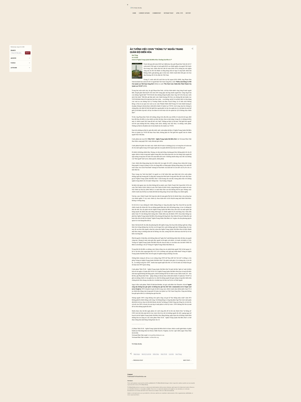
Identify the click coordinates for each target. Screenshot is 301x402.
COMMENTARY (156, 13)
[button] (192, 49)
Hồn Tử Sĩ (164, 354)
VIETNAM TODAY (168, 13)
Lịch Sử (171, 354)
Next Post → (187, 360)
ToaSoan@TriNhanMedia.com (136, 376)
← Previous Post (137, 360)
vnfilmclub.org (154, 337)
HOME (134, 13)
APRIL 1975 (179, 13)
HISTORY (188, 13)
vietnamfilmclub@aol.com (156, 335)
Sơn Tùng (179, 354)
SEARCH (28, 53)
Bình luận (137, 354)
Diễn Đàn (156, 354)
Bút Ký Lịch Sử (146, 354)
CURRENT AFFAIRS (144, 13)
